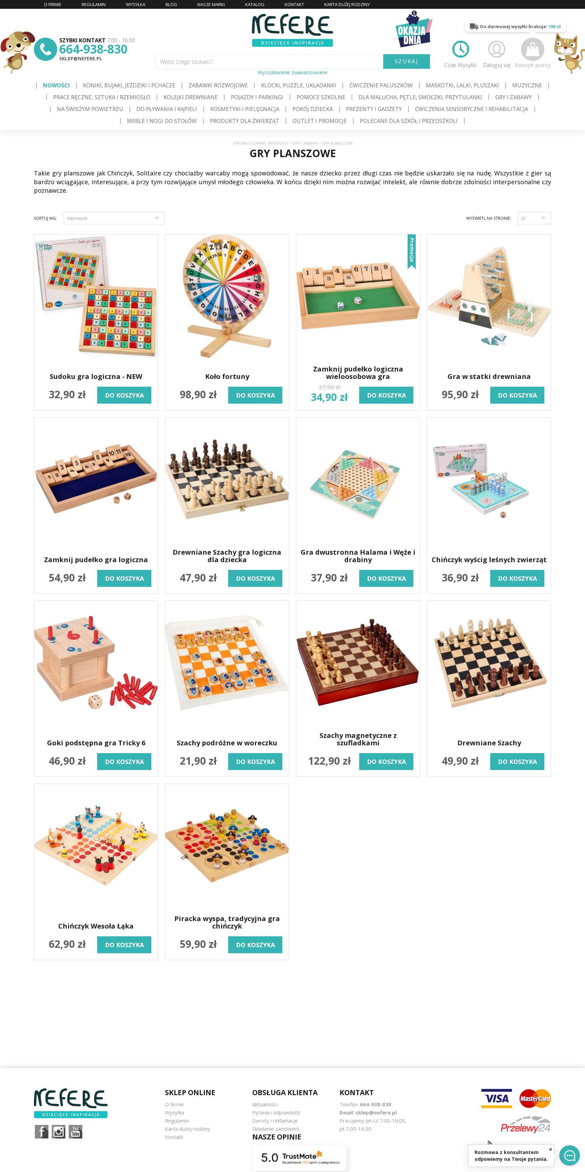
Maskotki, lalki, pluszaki (462, 85)
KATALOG (254, 4)
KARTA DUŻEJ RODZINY (347, 4)
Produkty (278, 143)
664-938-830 (93, 49)
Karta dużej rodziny (187, 1128)
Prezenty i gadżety (374, 109)
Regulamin (177, 1120)
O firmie (174, 1104)
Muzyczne (527, 85)
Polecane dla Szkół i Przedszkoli (409, 121)
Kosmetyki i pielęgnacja (244, 109)
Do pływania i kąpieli (166, 109)
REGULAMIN (94, 4)
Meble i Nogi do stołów (162, 121)
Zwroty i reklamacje (275, 1120)
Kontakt (174, 1136)
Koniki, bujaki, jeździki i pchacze (129, 85)
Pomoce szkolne (321, 97)
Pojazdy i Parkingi (257, 97)
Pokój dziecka (312, 109)
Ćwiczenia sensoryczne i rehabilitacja (471, 109)
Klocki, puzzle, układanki (298, 85)
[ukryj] (550, 1149)
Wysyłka (174, 1112)
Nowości (56, 85)
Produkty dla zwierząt (244, 121)
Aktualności (265, 1104)
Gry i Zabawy (513, 97)
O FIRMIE (52, 4)
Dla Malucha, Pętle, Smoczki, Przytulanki (420, 97)
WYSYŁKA (135, 4)
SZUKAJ (406, 61)
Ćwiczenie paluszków (381, 85)
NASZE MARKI (211, 4)
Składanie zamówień (275, 1128)
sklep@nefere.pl (80, 58)
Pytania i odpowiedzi (276, 1112)
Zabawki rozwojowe (218, 85)
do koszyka (124, 395)
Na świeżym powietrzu (90, 109)
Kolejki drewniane (191, 97)
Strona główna (249, 143)
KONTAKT (294, 4)
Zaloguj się (497, 64)
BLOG (171, 4)
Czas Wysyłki (461, 64)
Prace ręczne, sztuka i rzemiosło (101, 97)
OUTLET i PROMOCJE (319, 121)
